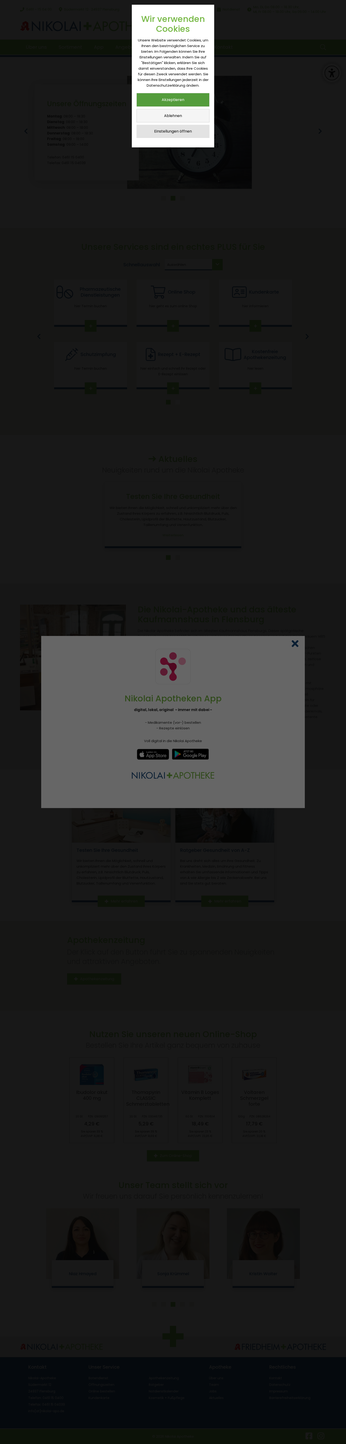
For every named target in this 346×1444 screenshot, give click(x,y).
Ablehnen (173, 115)
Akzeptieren (173, 99)
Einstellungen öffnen (173, 131)
